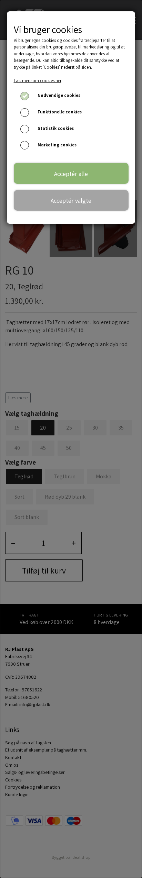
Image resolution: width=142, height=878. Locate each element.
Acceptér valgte (71, 200)
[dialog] (71, 439)
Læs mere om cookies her (37, 81)
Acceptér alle (71, 173)
